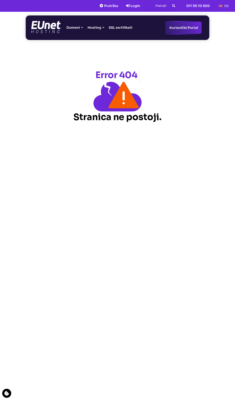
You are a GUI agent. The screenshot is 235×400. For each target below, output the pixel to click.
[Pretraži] (173, 6)
